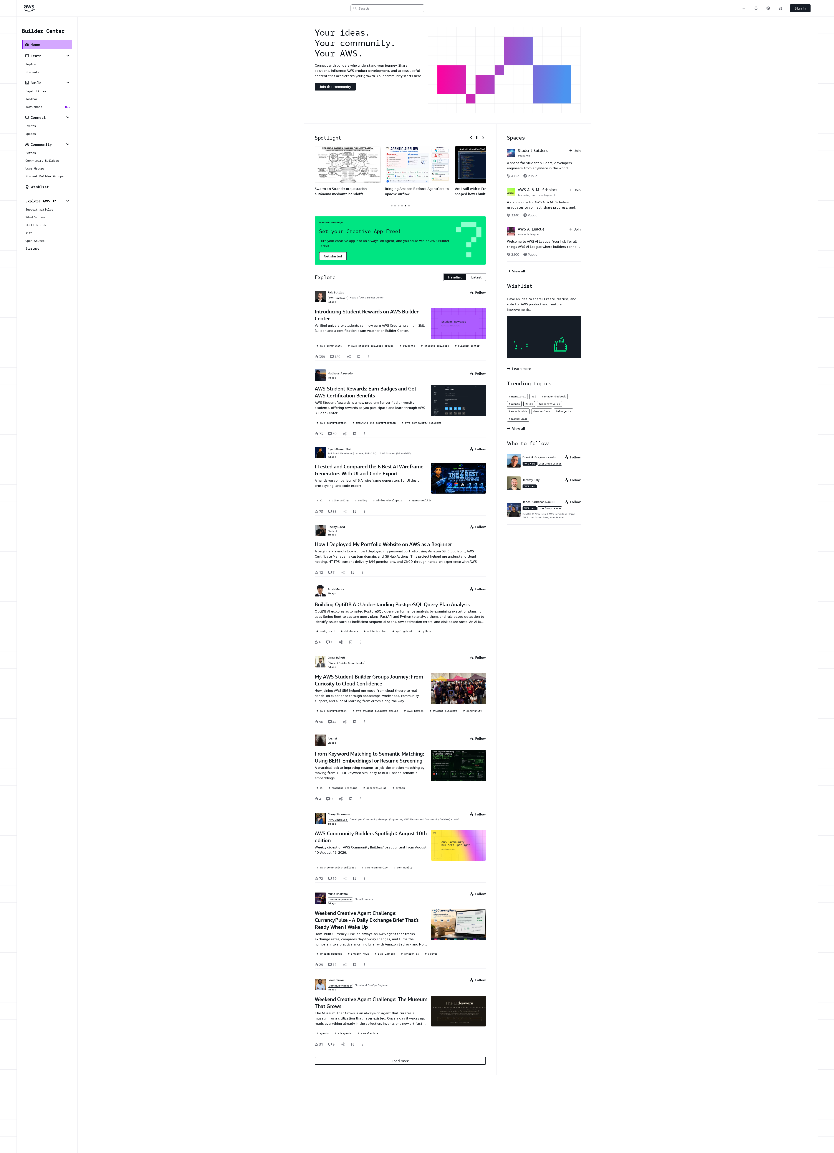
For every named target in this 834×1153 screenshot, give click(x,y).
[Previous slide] (471, 137)
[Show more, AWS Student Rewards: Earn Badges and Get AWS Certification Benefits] (365, 434)
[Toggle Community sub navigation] (67, 144)
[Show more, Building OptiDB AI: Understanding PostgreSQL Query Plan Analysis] (361, 642)
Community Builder (340, 899)
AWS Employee (338, 298)
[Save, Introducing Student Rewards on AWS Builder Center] (359, 356)
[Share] (349, 357)
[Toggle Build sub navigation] (67, 82)
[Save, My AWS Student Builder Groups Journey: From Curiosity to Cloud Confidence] (354, 721)
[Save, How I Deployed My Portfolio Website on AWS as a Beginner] (352, 572)
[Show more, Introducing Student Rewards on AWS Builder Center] (369, 357)
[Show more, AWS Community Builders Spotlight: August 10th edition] (365, 878)
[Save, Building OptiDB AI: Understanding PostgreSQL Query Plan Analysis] (350, 642)
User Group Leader (550, 463)
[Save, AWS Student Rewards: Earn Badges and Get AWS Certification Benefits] (354, 433)
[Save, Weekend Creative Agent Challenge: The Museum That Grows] (352, 1044)
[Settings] (768, 8)
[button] (744, 8)
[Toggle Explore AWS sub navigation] (67, 200)
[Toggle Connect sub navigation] (67, 117)
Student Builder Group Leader (346, 663)
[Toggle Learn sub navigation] (67, 55)
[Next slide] (483, 137)
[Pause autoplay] (477, 137)
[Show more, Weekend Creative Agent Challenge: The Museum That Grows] (363, 1044)
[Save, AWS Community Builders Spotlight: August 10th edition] (354, 878)
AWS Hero (530, 463)
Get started (333, 256)
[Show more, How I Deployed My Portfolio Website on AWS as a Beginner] (363, 572)
